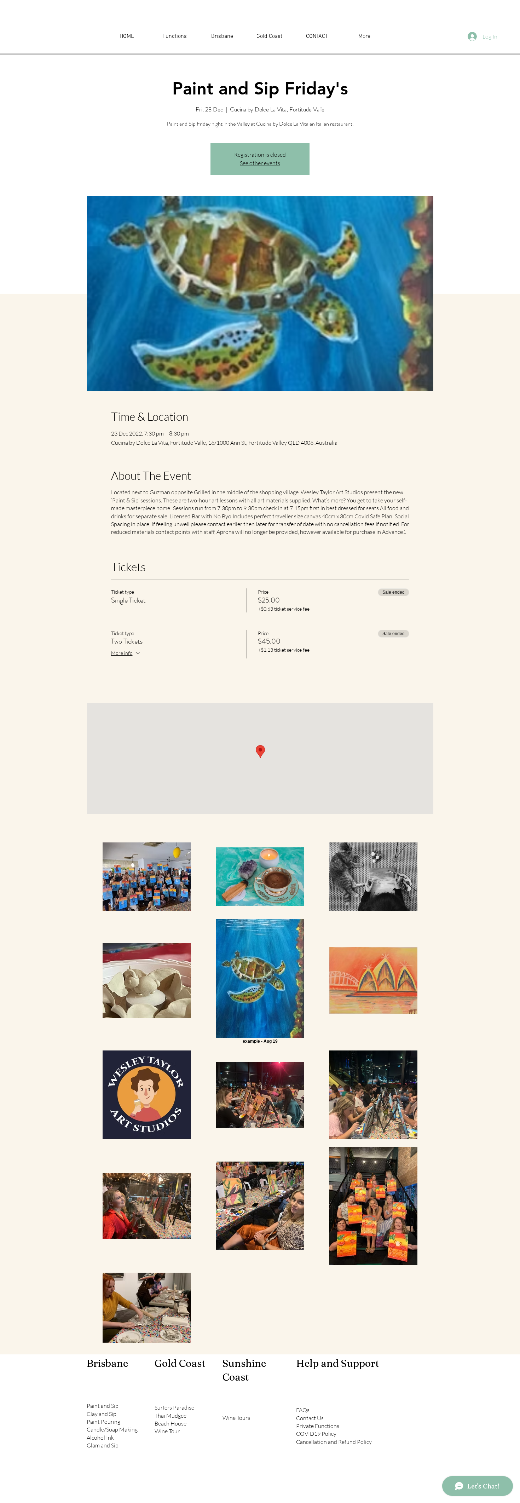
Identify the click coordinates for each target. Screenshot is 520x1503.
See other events (260, 163)
